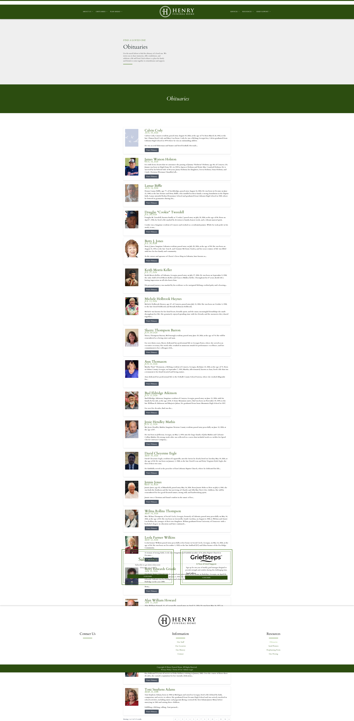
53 (221, 719)
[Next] (229, 719)
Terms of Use (177, 670)
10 (212, 719)
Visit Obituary (151, 150)
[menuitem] (87, 11)
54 (225, 719)
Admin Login (188, 670)
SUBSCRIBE (148, 576)
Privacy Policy (166, 670)
